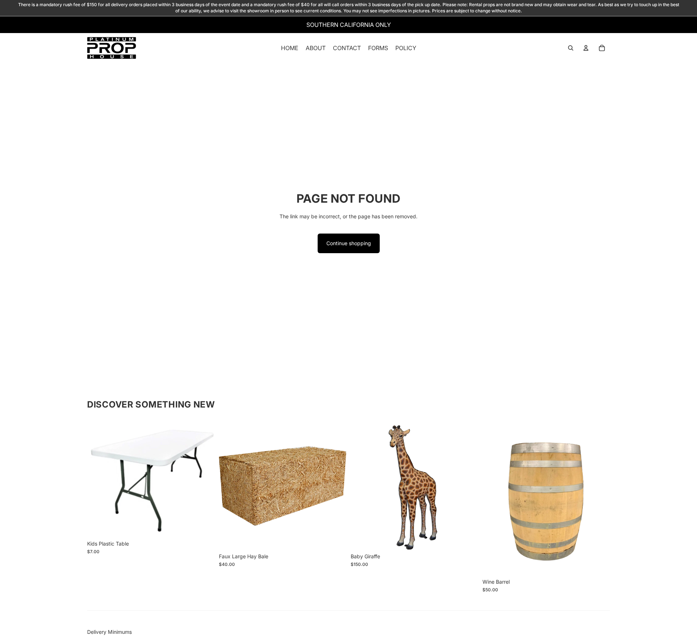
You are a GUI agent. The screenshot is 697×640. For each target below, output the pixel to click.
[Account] (586, 48)
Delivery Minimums (109, 632)
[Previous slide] (98, 479)
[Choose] (203, 525)
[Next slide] (204, 479)
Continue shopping (348, 243)
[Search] (571, 48)
